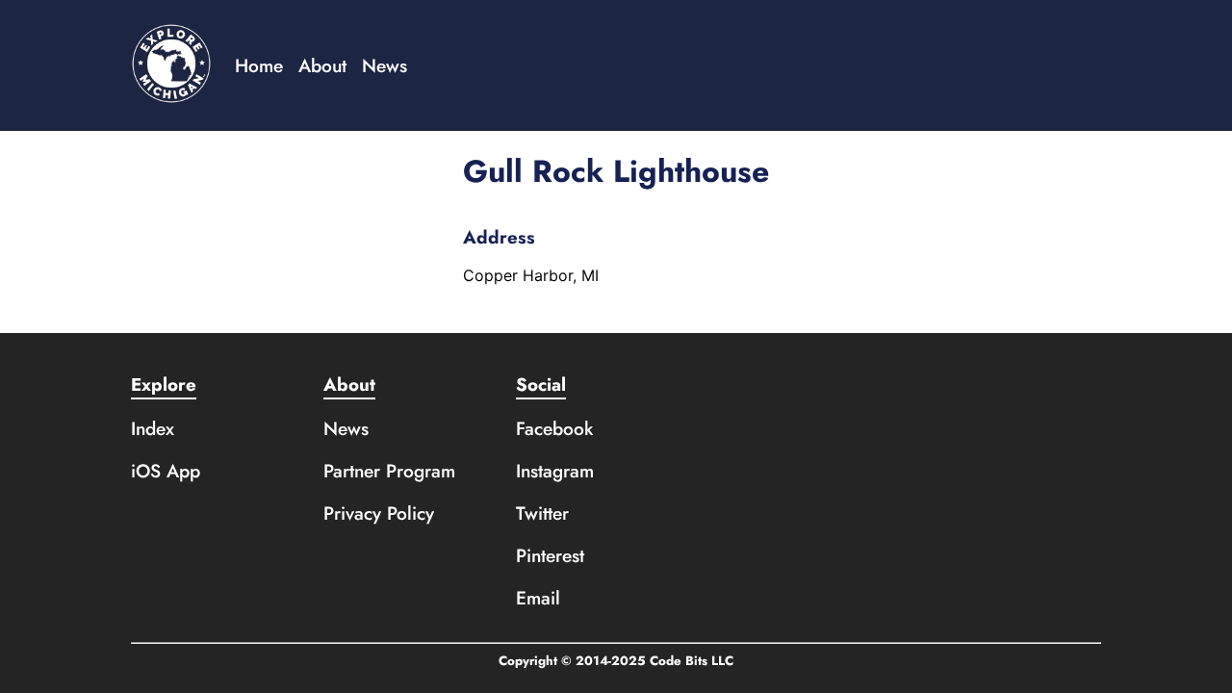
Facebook (555, 428)
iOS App (165, 470)
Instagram (555, 470)
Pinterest (550, 555)
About (322, 65)
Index (152, 428)
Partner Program (389, 470)
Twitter (542, 513)
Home (259, 65)
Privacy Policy (378, 513)
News (384, 65)
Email (538, 597)
